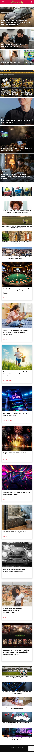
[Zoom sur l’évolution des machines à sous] (17, 191)
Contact (21, 747)
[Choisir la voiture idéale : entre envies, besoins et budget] (17, 554)
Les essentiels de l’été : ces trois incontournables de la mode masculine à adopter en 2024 (17, 211)
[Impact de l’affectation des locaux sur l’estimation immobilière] (17, 236)
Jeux (4, 499)
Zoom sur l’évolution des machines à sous (17, 197)
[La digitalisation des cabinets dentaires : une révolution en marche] (17, 701)
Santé (5, 339)
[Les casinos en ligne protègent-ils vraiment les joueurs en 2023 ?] (17, 732)
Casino (3, 89)
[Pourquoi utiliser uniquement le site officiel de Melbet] (17, 398)
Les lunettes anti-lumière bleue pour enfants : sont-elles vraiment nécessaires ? (17, 332)
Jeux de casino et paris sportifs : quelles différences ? (17, 677)
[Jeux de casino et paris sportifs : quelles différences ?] (17, 670)
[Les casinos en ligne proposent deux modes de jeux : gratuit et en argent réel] (17, 717)
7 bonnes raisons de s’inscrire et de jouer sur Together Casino (17, 692)
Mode (3, 117)
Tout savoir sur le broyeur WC (14, 532)
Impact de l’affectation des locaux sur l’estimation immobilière (17, 242)
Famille (5, 576)
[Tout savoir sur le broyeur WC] (17, 517)
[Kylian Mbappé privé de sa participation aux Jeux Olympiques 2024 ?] (17, 220)
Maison (5, 536)
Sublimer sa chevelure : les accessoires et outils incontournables (13, 611)
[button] (32, 2)
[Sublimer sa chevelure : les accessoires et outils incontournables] (17, 594)
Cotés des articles (15, 747)
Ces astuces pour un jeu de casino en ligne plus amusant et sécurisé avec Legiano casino (16, 652)
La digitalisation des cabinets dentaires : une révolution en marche (17, 707)
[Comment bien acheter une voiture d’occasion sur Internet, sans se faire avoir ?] (17, 17)
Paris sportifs (7, 380)
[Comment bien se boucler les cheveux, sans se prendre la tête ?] (12, 57)
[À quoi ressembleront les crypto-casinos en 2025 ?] (17, 438)
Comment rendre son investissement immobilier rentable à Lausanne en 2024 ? (17, 257)
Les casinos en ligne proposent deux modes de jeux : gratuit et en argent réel (17, 723)
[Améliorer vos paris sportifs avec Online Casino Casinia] (17, 139)
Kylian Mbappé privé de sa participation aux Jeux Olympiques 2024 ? (17, 226)
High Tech (4, 171)
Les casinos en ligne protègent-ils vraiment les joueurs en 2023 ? (17, 738)
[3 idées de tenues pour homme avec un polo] (17, 111)
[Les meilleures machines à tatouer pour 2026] (17, 39)
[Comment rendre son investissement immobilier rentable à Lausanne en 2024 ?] (17, 251)
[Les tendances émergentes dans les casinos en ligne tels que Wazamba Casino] (17, 274)
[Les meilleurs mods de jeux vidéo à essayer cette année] (17, 477)
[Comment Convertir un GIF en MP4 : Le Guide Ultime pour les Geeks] (17, 168)
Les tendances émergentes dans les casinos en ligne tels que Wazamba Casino (16, 291)
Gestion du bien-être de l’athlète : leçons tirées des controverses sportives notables (16, 374)
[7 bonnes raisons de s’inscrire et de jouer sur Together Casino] (17, 686)
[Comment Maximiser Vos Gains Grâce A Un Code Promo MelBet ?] (17, 83)
